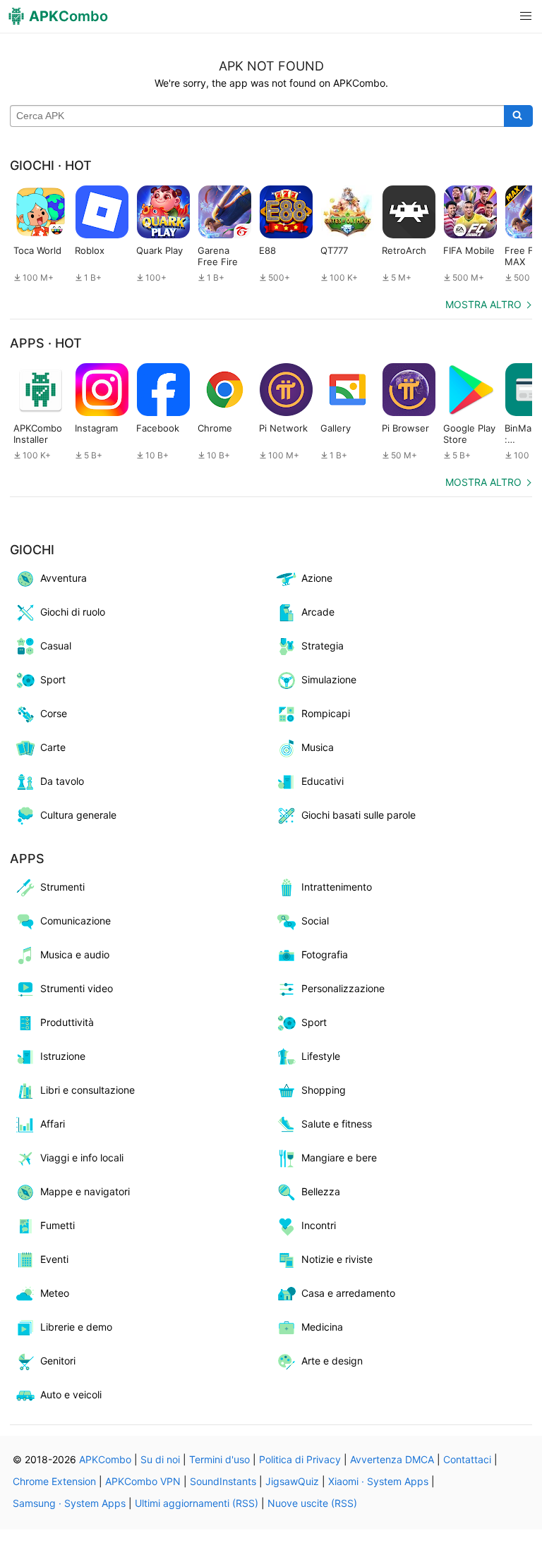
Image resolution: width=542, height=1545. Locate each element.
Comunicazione (75, 921)
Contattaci (467, 1459)
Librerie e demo (76, 1327)
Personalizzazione (343, 988)
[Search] (518, 116)
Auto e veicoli (71, 1394)
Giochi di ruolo (72, 612)
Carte (53, 747)
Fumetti (57, 1225)
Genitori (58, 1361)
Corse (53, 713)
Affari (52, 1124)
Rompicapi (325, 713)
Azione (316, 578)
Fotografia (324, 954)
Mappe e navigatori (85, 1191)
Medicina (322, 1327)
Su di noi (160, 1459)
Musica (317, 747)
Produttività (67, 1022)
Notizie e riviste (337, 1259)
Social (315, 921)
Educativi (322, 781)
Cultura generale (78, 815)
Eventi (54, 1259)
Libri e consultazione (87, 1090)
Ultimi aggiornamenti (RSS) (196, 1503)
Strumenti (62, 887)
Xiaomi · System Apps (378, 1481)
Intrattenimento (336, 887)
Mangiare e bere (339, 1158)
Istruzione (62, 1056)
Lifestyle (320, 1056)
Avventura (63, 578)
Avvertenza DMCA (392, 1459)
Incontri (318, 1225)
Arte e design (332, 1361)
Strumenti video (76, 988)
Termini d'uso (219, 1459)
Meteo (54, 1293)
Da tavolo (62, 781)
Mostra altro (483, 304)
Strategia (322, 646)
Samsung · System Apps (69, 1503)
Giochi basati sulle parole (358, 815)
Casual (55, 646)
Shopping (323, 1090)
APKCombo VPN (143, 1481)
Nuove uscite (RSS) (312, 1503)
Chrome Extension (54, 1481)
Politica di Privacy (300, 1459)
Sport (53, 679)
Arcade (318, 612)
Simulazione (328, 679)
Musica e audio (74, 954)
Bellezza (320, 1191)
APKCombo (105, 1459)
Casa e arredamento (348, 1293)
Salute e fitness (336, 1124)
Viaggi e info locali (82, 1158)
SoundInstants (223, 1481)
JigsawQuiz (292, 1481)
